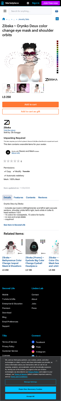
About (34, 299)
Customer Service (10, 351)
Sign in (35, 3)
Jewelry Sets (23, 19)
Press (34, 308)
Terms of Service (9, 342)
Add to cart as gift (30, 111)
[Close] (56, 361)
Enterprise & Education (12, 304)
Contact (35, 295)
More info (16, 153)
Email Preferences (10, 322)
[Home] (3, 19)
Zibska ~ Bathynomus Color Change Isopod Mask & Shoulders (12, 261)
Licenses (6, 355)
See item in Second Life (14, 225)
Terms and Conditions (19, 377)
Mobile (5, 295)
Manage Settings (30, 382)
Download (6, 313)
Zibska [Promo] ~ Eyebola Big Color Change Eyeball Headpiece (35, 261)
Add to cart (30, 104)
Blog (4, 317)
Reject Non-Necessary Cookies (30, 389)
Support (5, 326)
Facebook (40, 342)
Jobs (34, 304)
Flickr (38, 347)
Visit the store (9, 130)
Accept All (30, 396)
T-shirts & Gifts (8, 299)
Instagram (40, 352)
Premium (6, 308)
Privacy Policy (8, 346)
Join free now (50, 3)
